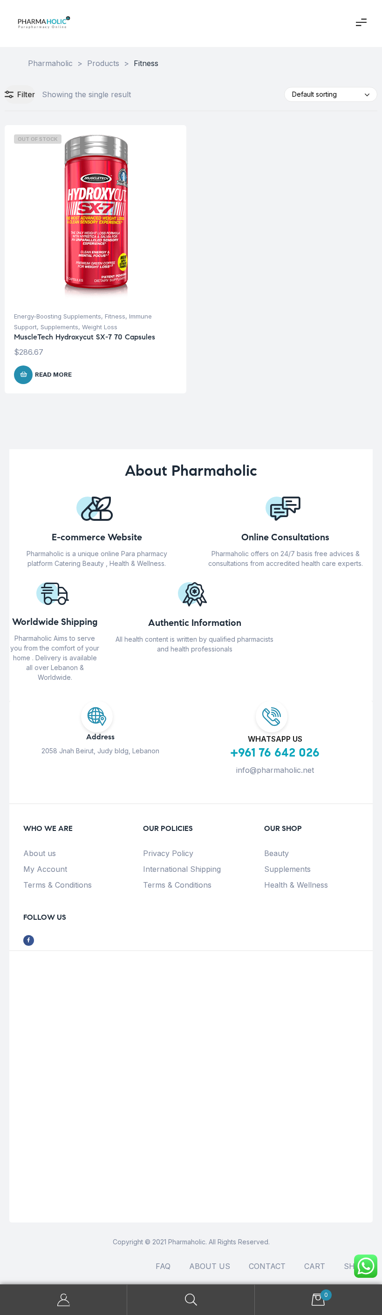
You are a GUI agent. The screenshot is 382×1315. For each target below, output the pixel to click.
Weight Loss (99, 327)
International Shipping (182, 869)
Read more (53, 374)
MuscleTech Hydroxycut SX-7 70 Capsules (84, 336)
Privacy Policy (168, 853)
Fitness (115, 316)
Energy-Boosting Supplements (57, 316)
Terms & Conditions (57, 885)
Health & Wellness (296, 885)
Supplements (59, 327)
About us (39, 853)
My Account (45, 869)
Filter (26, 94)
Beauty (276, 853)
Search (190, 1300)
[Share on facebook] (28, 940)
